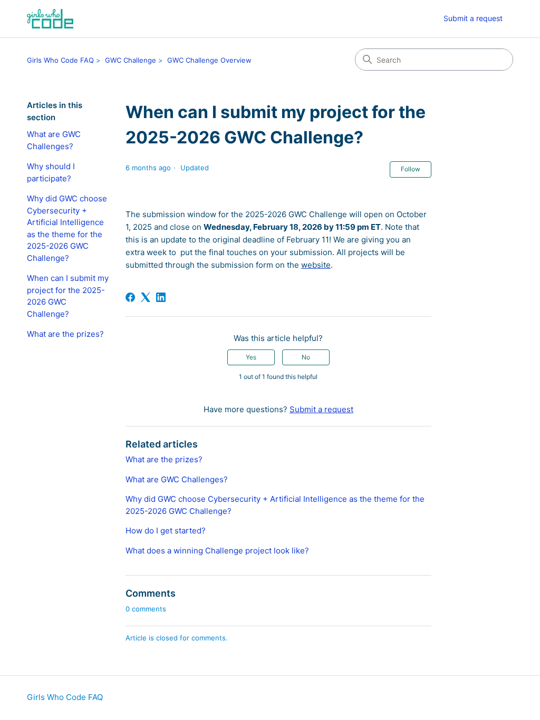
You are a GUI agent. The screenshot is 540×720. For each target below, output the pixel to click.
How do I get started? (166, 531)
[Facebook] (130, 297)
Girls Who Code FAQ (60, 60)
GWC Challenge (130, 60)
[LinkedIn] (161, 297)
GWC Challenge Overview (209, 60)
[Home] (50, 18)
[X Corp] (145, 297)
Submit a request (473, 18)
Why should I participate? (51, 172)
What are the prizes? (65, 334)
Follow (410, 169)
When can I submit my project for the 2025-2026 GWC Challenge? (68, 296)
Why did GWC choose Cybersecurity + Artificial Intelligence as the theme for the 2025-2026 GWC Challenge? (67, 228)
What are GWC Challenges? (54, 140)
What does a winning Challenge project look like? (217, 551)
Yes (251, 357)
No (306, 357)
